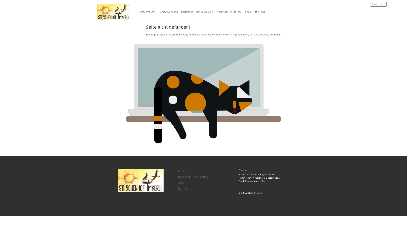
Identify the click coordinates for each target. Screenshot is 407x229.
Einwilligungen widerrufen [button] (251, 181)
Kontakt (183, 188)
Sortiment (187, 11)
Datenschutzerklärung (193, 177)
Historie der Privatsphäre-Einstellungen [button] (259, 178)
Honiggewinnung (168, 11)
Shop (248, 11)
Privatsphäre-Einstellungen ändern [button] (256, 174)
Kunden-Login (378, 4)
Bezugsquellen (204, 11)
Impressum (185, 171)
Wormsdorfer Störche (229, 11)
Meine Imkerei (147, 11)
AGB (181, 183)
